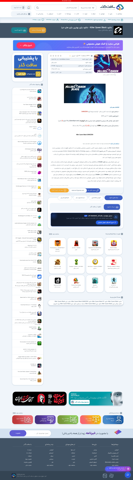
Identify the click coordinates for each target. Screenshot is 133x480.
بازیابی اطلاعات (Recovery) (111, 462)
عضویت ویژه (28, 459)
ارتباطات (73, 453)
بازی (111, 14)
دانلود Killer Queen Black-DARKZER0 (81, 302)
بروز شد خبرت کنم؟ (57, 190)
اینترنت (73, 459)
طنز (52, 462)
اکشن (57, 72)
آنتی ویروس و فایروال (113, 453)
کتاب (77, 14)
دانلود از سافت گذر (95, 207)
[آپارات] (111, 476)
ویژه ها (69, 14)
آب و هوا (73, 450)
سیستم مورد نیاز (80, 198)
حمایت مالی (29, 465)
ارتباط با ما (29, 453)
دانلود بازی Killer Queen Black (63, 302)
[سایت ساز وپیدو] (68, 45)
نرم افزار (120, 14)
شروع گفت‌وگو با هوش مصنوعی (106, 222)
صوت (85, 14)
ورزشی (95, 450)
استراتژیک (94, 453)
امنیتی (73, 456)
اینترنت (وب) (115, 459)
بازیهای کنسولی (93, 462)
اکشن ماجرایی (93, 459)
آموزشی (116, 450)
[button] (61, 55)
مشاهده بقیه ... (114, 465)
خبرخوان (51, 14)
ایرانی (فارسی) (114, 456)
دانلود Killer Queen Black (115, 302)
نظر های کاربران (65, 198)
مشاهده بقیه (56, 234)
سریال (51, 456)
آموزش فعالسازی (96, 198)
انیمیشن (51, 453)
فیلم (94, 14)
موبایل (102, 14)
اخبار (60, 14)
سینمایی (51, 459)
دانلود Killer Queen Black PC (100, 302)
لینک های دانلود (113, 198)
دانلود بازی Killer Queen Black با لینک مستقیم (89, 304)
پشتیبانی (40, 14)
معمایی (53, 72)
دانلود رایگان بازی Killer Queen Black (112, 304)
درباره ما (30, 450)
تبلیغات (30, 456)
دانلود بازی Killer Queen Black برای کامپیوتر (65, 304)
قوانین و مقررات (28, 462)
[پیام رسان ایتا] (105, 476)
